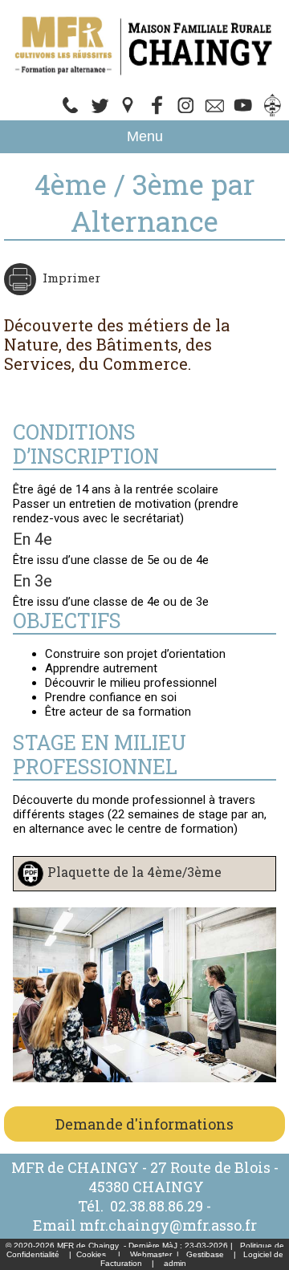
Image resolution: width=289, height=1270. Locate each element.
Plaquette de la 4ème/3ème (134, 871)
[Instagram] (186, 113)
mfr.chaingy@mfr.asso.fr (168, 1225)
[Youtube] (244, 113)
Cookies (91, 1254)
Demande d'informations (144, 1124)
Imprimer (71, 278)
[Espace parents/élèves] (273, 113)
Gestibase (205, 1254)
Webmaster (151, 1254)
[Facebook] (157, 113)
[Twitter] (215, 113)
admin (175, 1263)
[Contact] (99, 113)
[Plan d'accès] (128, 113)
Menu (145, 136)
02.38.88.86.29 (156, 1205)
